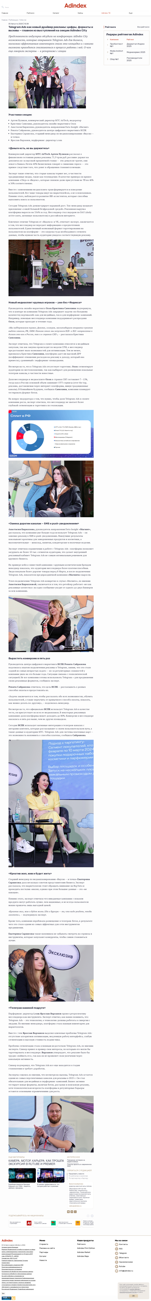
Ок (133, 1296)
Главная (4, 20)
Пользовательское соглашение (12, 1269)
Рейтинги (81, 1244)
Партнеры (43, 1252)
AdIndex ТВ (105, 13)
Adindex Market (83, 1252)
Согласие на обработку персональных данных (17, 1274)
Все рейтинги (143, 27)
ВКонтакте (124, 1258)
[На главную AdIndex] (75, 5)
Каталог (42, 1256)
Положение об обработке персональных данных (17, 1271)
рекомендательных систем (128, 1292)
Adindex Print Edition (86, 1248)
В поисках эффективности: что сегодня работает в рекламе (48, 1185)
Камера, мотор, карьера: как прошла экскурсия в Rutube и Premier (36, 1163)
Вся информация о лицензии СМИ (12, 1265)
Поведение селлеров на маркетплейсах (76, 1161)
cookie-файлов (135, 1289)
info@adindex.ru (126, 1271)
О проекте (43, 1244)
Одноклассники (126, 1262)
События (23, 20)
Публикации (13, 20)
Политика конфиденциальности (12, 1267)
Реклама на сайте (47, 1248)
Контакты (123, 1244)
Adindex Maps (83, 1256)
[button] (92, 1215)
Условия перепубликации (10, 1247)
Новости (43, 1260)
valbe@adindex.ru (75, 1206)
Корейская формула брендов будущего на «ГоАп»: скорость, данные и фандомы (20, 1186)
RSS (120, 1249)
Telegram (123, 1253)
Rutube (122, 1266)
